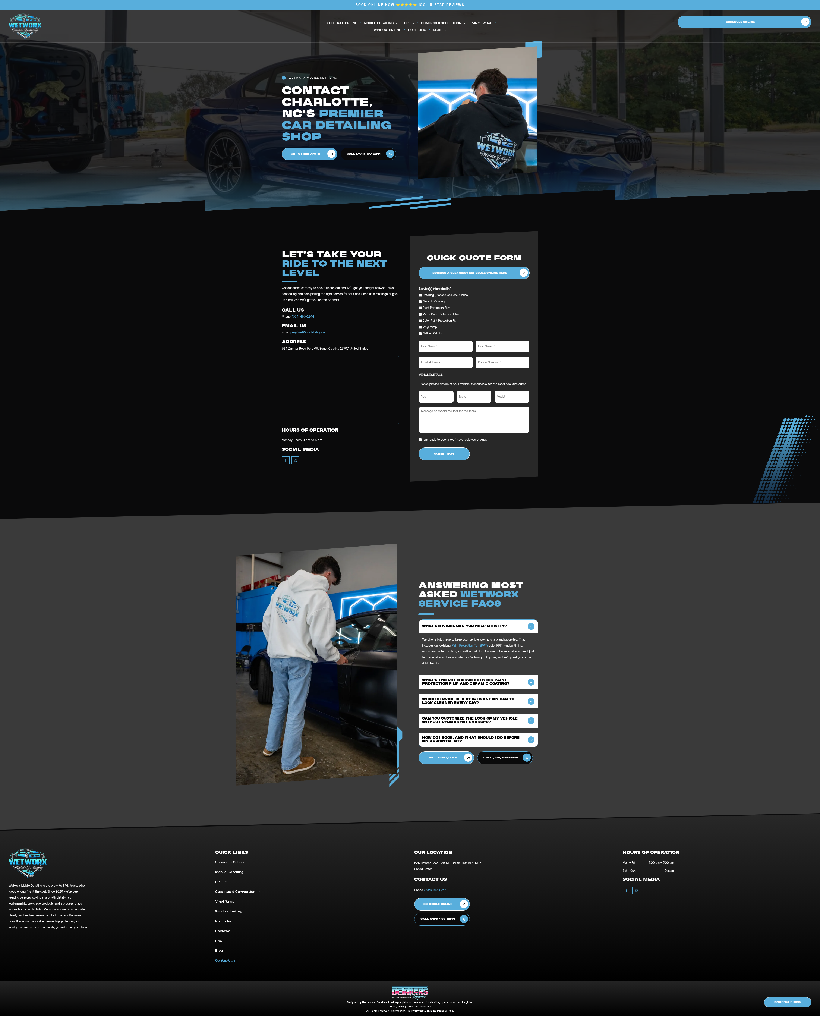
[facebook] (286, 460)
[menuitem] (342, 23)
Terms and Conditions (418, 1006)
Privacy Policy (396, 1006)
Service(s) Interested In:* (435, 289)
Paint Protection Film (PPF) (470, 645)
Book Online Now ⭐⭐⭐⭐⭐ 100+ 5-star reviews (410, 5)
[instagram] (295, 460)
